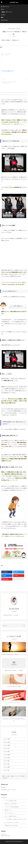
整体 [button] (2, 17)
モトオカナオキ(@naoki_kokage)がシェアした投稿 (12, 92)
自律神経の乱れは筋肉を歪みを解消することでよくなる (14, 654)
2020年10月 (5, 742)
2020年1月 (5, 767)
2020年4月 (5, 757)
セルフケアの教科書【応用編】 (10, 816)
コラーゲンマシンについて (14, 702)
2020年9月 (5, 745)
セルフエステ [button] (4, 20)
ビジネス (3, 14)
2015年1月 (5, 770)
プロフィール (5, 6)
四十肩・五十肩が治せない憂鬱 (14, 686)
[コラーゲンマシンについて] (14, 695)
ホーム (2, 9)
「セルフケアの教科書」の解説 (10, 800)
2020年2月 (5, 764)
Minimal (11, 841)
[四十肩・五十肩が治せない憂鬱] (14, 679)
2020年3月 (5, 760)
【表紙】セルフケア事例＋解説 (10, 803)
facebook (5, 572)
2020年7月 (5, 748)
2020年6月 (5, 751)
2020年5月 (5, 754)
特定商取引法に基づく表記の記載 (11, 825)
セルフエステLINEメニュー (10, 813)
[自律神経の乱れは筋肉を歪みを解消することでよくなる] (14, 647)
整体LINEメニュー (8, 810)
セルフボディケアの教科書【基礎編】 (12, 806)
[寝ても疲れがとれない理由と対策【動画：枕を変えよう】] (14, 711)
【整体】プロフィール (6, 12)
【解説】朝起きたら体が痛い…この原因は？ (14, 670)
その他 (14, 36)
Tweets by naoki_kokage (5, 835)
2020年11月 (5, 739)
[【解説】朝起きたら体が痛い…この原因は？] (14, 663)
